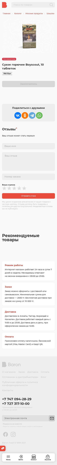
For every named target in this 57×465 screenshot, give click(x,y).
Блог (43, 377)
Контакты (7, 390)
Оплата (9, 336)
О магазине (9, 372)
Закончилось (28, 83)
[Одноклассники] (25, 115)
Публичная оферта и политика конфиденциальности (20, 384)
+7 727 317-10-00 (15, 404)
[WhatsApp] (39, 115)
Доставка (10, 312)
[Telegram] (32, 115)
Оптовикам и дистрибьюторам (20, 377)
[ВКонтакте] (17, 115)
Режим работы (14, 265)
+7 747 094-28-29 (16, 399)
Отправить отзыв (28, 196)
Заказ (8, 287)
